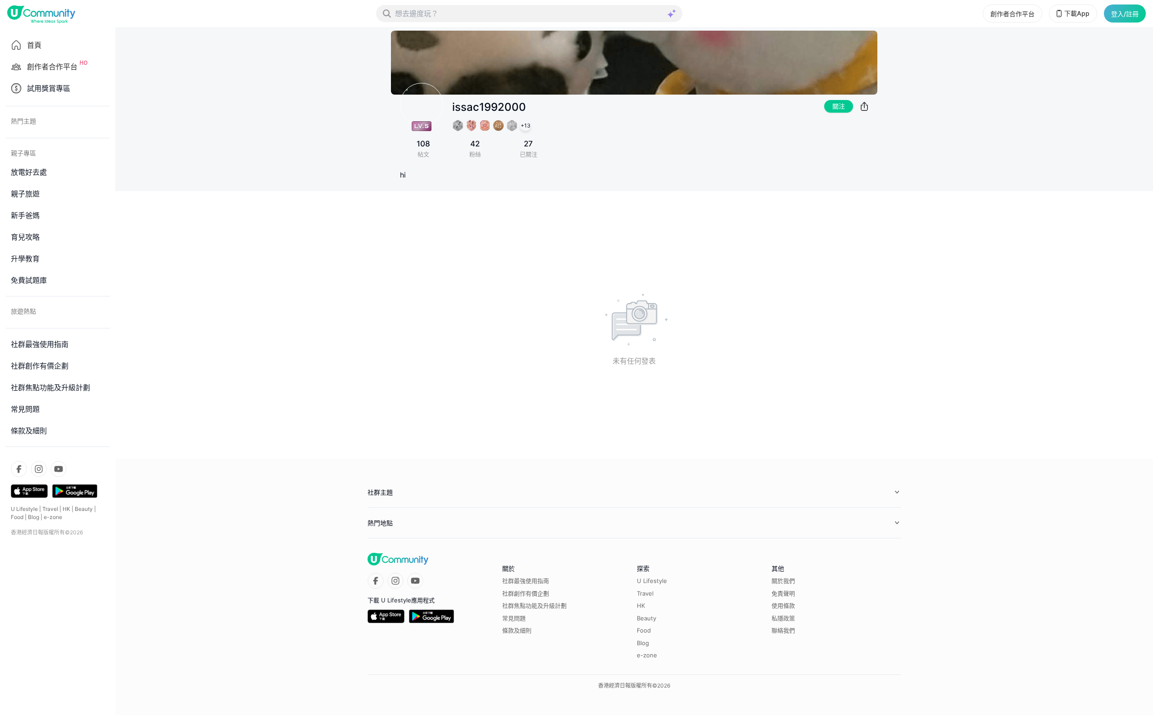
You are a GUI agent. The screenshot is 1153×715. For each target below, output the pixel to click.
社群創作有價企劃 (525, 593)
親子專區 (23, 153)
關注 (838, 106)
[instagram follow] (39, 469)
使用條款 (783, 605)
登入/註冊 (1125, 14)
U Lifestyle (24, 509)
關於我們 (783, 580)
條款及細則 (516, 630)
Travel (50, 509)
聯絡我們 (783, 630)
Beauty (84, 509)
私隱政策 (783, 618)
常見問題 (514, 618)
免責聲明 (783, 593)
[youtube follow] (58, 469)
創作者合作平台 (1012, 14)
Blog (33, 517)
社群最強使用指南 (525, 580)
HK (66, 509)
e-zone (53, 517)
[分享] (864, 106)
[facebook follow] (19, 469)
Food (17, 517)
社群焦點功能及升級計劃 (534, 605)
